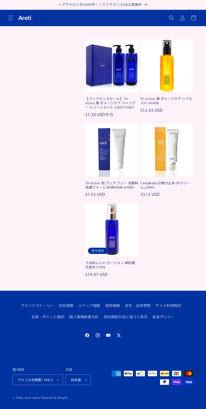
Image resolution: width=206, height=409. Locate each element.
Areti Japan (32, 397)
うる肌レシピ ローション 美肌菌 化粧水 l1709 (110, 265)
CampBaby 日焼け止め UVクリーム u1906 (165, 185)
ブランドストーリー (37, 305)
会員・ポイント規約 (47, 316)
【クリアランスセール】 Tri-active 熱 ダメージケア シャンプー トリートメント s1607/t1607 (110, 103)
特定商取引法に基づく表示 (126, 316)
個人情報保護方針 (84, 316)
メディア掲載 (89, 305)
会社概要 (66, 305)
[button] (10, 17)
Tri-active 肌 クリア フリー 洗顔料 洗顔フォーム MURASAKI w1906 (111, 185)
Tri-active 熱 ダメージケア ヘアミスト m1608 (166, 101)
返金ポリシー (163, 316)
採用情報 (113, 305)
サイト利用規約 (168, 305)
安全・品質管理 (138, 305)
